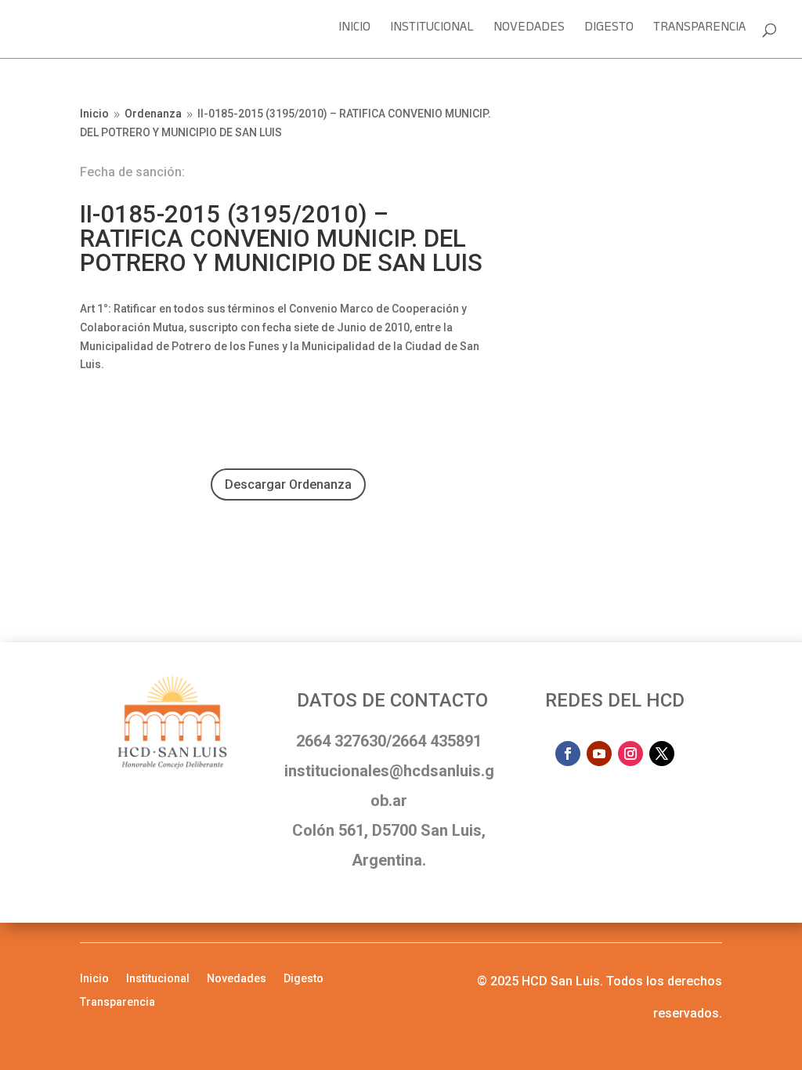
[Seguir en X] (661, 753)
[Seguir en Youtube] (599, 753)
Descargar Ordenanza (288, 484)
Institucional (432, 31)
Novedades (529, 31)
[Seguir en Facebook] (567, 753)
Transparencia (699, 31)
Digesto (609, 31)
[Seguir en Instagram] (630, 753)
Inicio (354, 31)
